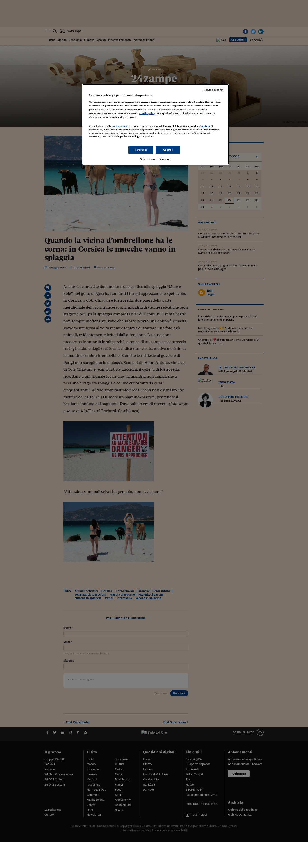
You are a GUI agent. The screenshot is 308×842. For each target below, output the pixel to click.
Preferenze (141, 149)
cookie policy (147, 113)
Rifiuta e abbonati (213, 89)
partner (205, 126)
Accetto (168, 149)
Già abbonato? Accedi (155, 159)
